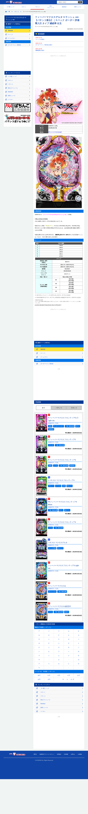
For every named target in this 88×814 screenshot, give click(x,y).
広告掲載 (66, 754)
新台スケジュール (50, 6)
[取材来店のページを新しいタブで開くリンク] (37, 704)
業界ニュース (77, 6)
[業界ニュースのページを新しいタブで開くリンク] (37, 708)
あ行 (39, 675)
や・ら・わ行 (68, 679)
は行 (39, 679)
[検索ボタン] (80, 2)
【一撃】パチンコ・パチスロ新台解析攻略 (14, 2)
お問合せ (73, 754)
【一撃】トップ (10, 6)
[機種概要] (37, 349)
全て (43, 408)
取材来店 (64, 6)
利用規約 (59, 754)
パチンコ (37, 6)
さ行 (58, 675)
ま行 (49, 679)
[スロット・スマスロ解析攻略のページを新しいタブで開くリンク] (37, 692)
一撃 (9, 11)
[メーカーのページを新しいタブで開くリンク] (37, 711)
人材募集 (80, 754)
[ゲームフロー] (37, 357)
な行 (78, 675)
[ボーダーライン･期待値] (37, 364)
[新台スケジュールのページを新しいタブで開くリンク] (37, 700)
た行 (68, 675)
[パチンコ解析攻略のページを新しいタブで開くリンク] (37, 696)
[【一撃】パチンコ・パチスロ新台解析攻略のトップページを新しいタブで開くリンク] (37, 688)
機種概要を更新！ (40, 49)
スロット (24, 6)
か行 (49, 675)
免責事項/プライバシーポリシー (47, 754)
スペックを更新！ (40, 38)
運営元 (35, 754)
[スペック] (37, 353)
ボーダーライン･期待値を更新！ (44, 44)
